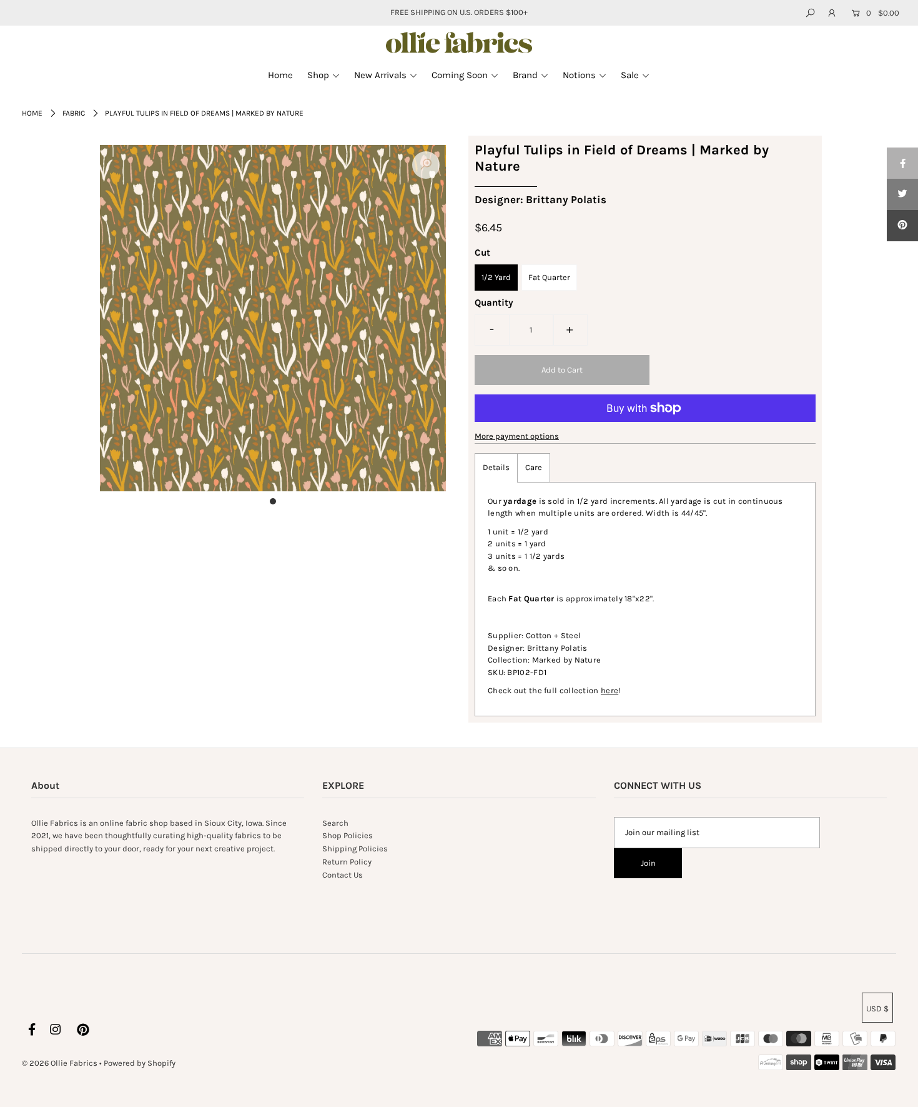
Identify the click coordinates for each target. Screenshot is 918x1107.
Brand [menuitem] (525, 75)
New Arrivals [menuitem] (380, 75)
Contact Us (342, 874)
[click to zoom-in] (426, 165)
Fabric (73, 113)
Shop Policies (347, 835)
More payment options (517, 436)
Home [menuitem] (280, 75)
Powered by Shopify (139, 1063)
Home (32, 113)
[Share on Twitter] (902, 194)
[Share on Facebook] (902, 163)
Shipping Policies (355, 848)
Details (496, 467)
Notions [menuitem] (579, 75)
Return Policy (347, 861)
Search (335, 823)
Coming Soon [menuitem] (460, 75)
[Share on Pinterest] (902, 225)
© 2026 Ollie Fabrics (59, 1063)
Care (533, 467)
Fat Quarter (549, 277)
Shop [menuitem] (318, 75)
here (609, 690)
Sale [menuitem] (630, 75)
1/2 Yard (496, 277)
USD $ (877, 1008)
